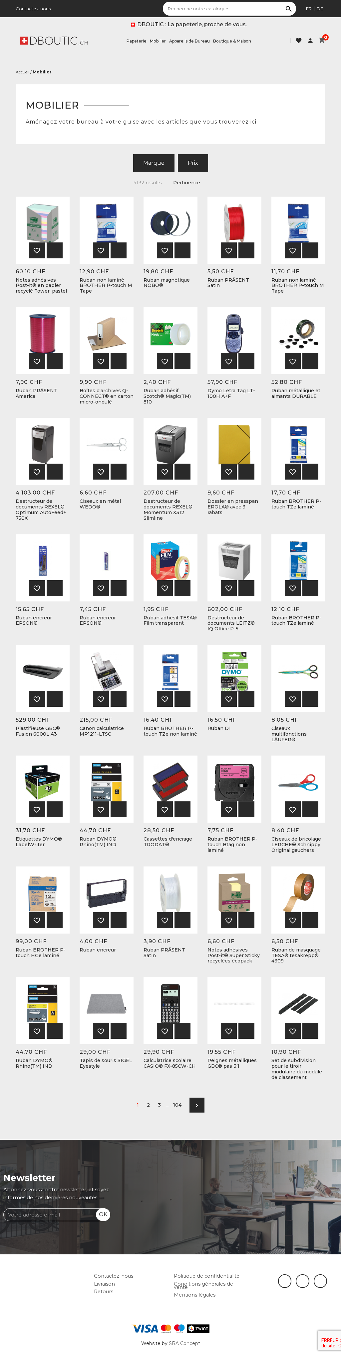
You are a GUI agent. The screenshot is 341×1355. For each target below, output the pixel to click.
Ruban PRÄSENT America (36, 393)
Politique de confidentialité (206, 1276)
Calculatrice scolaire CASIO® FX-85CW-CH (170, 1063)
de (320, 8)
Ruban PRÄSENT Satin (228, 283)
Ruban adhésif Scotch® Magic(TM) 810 (167, 396)
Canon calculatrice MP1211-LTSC (102, 731)
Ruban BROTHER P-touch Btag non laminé (232, 844)
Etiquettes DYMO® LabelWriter (39, 842)
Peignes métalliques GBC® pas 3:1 (232, 1063)
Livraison (104, 1284)
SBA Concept (184, 1343)
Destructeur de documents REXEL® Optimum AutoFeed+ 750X (41, 509)
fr (309, 8)
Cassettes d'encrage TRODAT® (168, 842)
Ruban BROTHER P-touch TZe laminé (296, 504)
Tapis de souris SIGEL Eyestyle (106, 1063)
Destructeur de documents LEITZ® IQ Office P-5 (231, 623)
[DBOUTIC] (54, 40)
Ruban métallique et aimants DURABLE (295, 393)
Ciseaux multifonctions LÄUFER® (289, 734)
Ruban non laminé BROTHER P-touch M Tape (106, 285)
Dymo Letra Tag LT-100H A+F (231, 393)
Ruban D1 (219, 728)
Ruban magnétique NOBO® (167, 283)
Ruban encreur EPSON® (34, 620)
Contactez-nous (33, 8)
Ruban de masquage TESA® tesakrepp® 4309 (296, 955)
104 (177, 1105)
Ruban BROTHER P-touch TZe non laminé (170, 731)
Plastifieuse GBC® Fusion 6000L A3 (38, 731)
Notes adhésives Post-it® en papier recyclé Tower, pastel (41, 285)
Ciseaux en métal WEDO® (100, 504)
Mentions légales (194, 1295)
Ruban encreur (98, 950)
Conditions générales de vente (203, 1285)
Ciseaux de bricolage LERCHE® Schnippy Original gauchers (296, 844)
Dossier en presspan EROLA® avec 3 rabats (232, 506)
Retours (103, 1292)
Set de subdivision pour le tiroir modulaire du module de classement (296, 1069)
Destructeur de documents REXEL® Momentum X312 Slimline (168, 509)
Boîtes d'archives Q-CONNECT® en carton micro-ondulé (107, 396)
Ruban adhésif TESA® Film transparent (170, 620)
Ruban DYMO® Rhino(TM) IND (98, 842)
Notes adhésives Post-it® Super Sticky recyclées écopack (233, 955)
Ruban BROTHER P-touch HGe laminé (41, 952)
